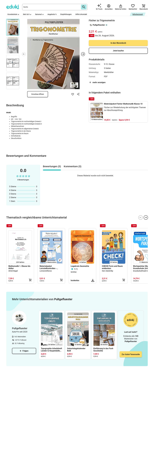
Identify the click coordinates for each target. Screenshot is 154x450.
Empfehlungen (66, 14)
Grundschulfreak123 (141, 271)
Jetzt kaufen (118, 51)
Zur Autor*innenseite (131, 354)
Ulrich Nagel (13, 271)
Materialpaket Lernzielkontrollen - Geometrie (48, 267)
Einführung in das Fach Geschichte (103, 349)
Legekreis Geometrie (80, 266)
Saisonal (38, 14)
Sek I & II (26, 14)
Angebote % (52, 14)
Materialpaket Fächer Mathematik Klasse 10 (123, 104)
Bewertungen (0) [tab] (52, 166)
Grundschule (12, 14)
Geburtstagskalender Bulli (76, 349)
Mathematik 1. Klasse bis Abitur (19, 267)
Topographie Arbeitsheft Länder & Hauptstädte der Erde (51, 349)
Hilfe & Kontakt (81, 14)
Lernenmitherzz (46, 271)
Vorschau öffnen (37, 94)
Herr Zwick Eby (107, 271)
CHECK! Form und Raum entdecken (112, 267)
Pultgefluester (99, 25)
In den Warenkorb (118, 43)
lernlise (74, 272)
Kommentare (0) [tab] (72, 166)
